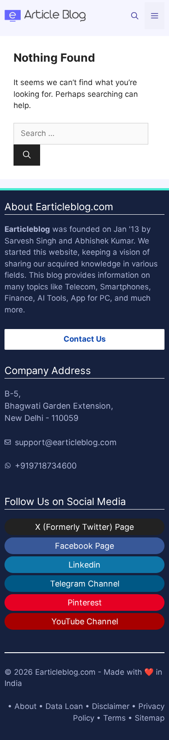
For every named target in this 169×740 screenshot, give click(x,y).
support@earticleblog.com (66, 442)
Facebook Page (84, 545)
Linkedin (84, 564)
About (25, 706)
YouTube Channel (84, 621)
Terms (114, 717)
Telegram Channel (84, 583)
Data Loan (64, 706)
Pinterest (85, 602)
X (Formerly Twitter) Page (84, 527)
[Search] (27, 155)
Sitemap (149, 717)
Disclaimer (110, 706)
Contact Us (85, 338)
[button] (135, 15)
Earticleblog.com (65, 672)
